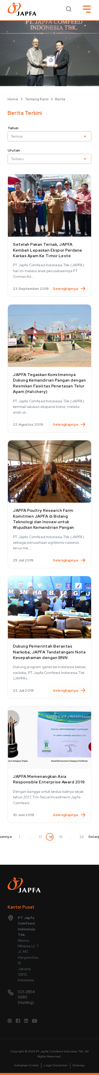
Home (13, 99)
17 (40, 837)
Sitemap (79, 1065)
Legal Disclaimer (56, 1065)
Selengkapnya (65, 288)
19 (60, 837)
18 (51, 837)
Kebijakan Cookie (26, 1065)
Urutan (14, 150)
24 (81, 837)
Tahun (13, 128)
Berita (60, 99)
